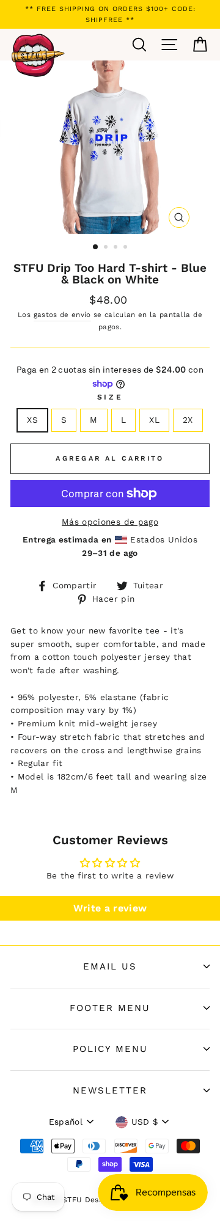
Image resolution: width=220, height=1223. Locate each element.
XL (154, 420)
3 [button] (117, 248)
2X (188, 420)
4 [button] (126, 248)
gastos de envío (62, 314)
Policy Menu (110, 1048)
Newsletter (110, 1090)
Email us (110, 966)
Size (110, 397)
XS (32, 420)
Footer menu (110, 1007)
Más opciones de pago (110, 522)
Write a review (110, 908)
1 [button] (96, 247)
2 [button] (107, 248)
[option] (110, 14)
